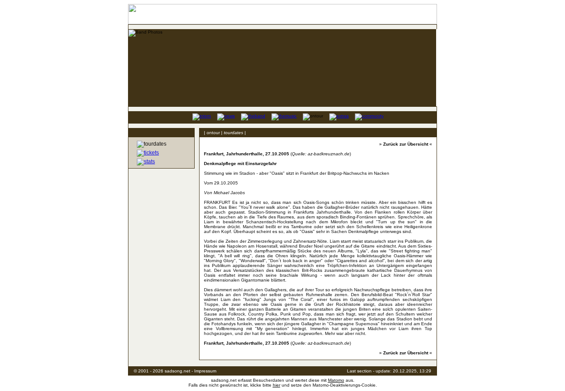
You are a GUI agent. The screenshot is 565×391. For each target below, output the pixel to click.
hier (276, 385)
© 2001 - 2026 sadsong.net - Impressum (175, 370)
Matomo (336, 380)
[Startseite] (179, 116)
